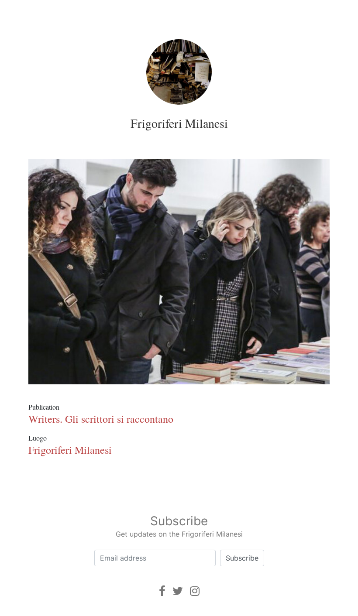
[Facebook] (162, 591)
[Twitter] (177, 591)
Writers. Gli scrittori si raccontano (100, 419)
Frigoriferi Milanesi (179, 123)
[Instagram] (194, 591)
